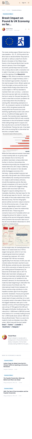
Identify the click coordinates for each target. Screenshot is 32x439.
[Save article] (29, 29)
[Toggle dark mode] (19, 2)
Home (3, 10)
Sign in (24, 2)
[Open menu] (28, 2)
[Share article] (26, 29)
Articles (8, 10)
